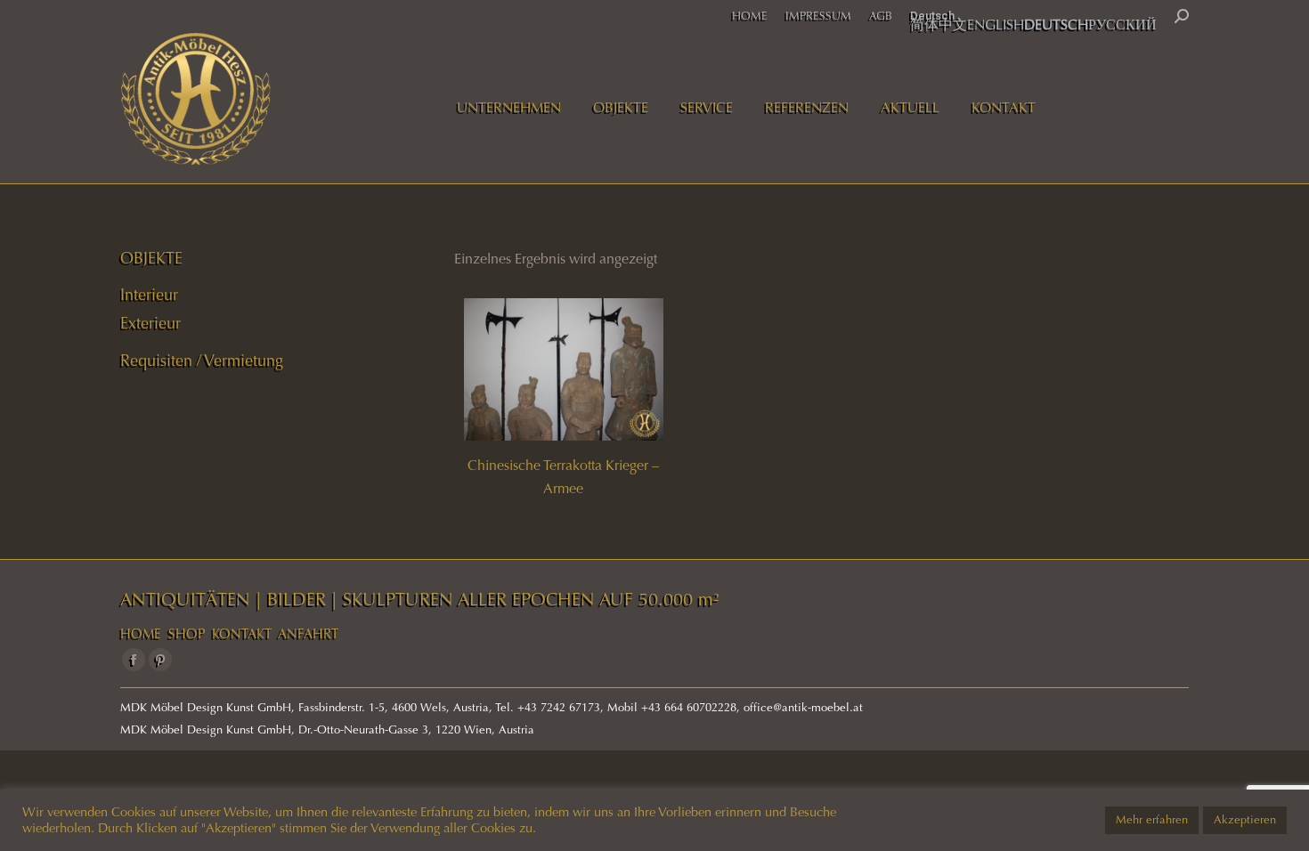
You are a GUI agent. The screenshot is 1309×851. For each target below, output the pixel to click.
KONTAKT (242, 634)
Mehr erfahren (1152, 820)
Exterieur (150, 323)
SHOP (186, 634)
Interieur (149, 294)
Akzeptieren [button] (1245, 820)
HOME (140, 634)
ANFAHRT (308, 634)
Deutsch (932, 15)
